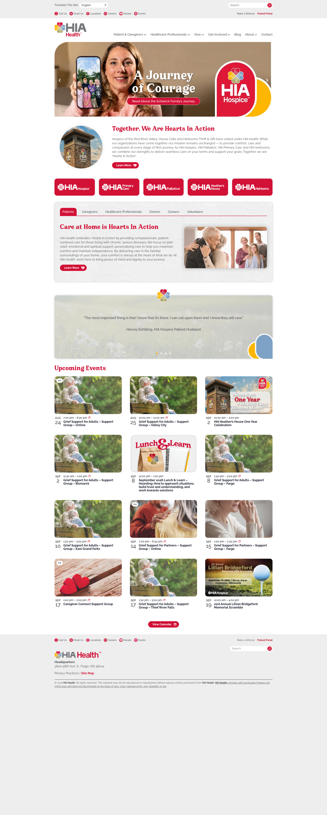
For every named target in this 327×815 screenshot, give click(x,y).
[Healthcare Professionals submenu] (189, 34)
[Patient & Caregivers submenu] (145, 34)
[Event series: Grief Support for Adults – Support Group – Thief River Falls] (164, 600)
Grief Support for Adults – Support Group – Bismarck (88, 481)
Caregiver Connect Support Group (88, 604)
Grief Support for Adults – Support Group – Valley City (164, 423)
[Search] (269, 5)
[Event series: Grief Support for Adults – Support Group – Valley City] (166, 417)
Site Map (87, 673)
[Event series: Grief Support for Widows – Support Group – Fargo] (239, 541)
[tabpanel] (163, 247)
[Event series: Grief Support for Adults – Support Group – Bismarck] (89, 476)
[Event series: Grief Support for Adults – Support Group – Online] (89, 417)
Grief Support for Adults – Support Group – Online (88, 423)
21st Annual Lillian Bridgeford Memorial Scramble (236, 605)
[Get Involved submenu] (229, 34)
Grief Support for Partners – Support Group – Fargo (240, 547)
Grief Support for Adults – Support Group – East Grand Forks (88, 547)
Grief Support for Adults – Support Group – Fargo (239, 481)
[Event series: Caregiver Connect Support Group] (89, 600)
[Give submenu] (202, 34)
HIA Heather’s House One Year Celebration (235, 423)
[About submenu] (255, 34)
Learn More (123, 165)
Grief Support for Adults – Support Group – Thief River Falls (164, 605)
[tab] (68, 212)
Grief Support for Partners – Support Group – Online (165, 547)
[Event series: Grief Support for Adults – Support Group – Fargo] (239, 476)
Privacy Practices (66, 673)
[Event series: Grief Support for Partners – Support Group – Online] (165, 541)
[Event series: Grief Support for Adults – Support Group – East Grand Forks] (89, 541)
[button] (60, 80)
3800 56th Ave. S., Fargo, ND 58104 (79, 666)
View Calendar (162, 624)
